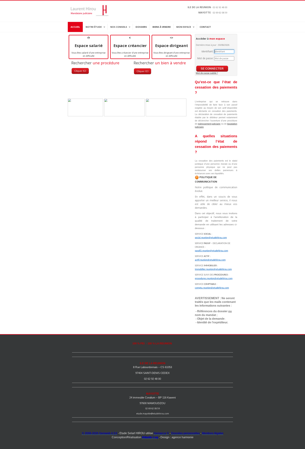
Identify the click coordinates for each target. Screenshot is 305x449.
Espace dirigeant (171, 45)
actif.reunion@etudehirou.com (210, 260)
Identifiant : (207, 51)
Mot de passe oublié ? (207, 73)
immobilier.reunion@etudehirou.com (213, 269)
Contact (205, 26)
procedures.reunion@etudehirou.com (213, 278)
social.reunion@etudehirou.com (211, 237)
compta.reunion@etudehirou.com (212, 288)
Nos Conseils (118, 26)
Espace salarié (89, 45)
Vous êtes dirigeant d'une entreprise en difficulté (171, 54)
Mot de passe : (205, 58)
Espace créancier (130, 45)
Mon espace (183, 26)
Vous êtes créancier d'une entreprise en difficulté (130, 54)
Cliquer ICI (80, 70)
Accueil (75, 26)
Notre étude (94, 26)
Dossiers (141, 26)
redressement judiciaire (209, 124)
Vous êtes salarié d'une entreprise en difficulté (88, 54)
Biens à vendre (161, 26)
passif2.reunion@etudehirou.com (211, 251)
